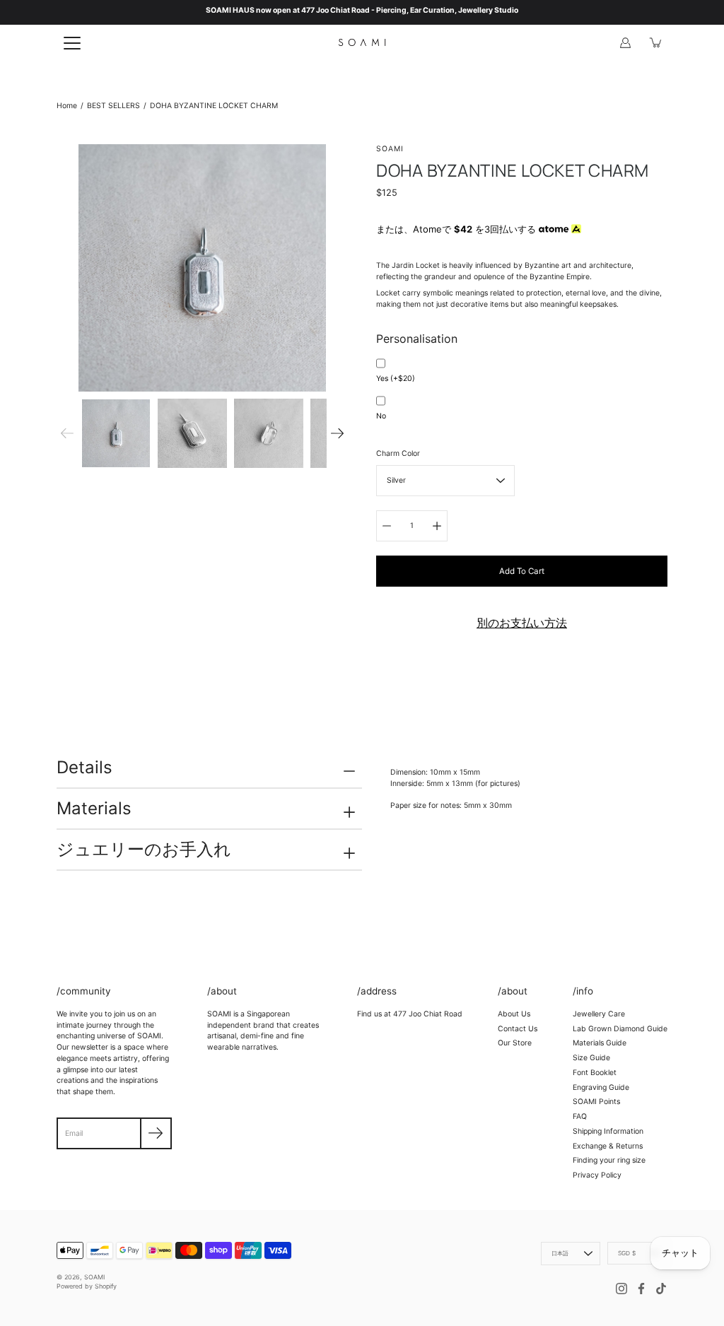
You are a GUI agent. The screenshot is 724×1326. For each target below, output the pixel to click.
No (381, 416)
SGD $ (627, 1253)
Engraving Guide (601, 1087)
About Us (514, 1014)
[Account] (625, 42)
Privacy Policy (597, 1175)
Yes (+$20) (395, 378)
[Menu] (72, 43)
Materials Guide (599, 1043)
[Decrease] (386, 525)
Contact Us (517, 1028)
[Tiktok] (661, 1288)
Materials (94, 808)
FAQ (580, 1116)
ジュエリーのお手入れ (144, 849)
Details (84, 767)
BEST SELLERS (113, 105)
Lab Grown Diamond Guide (620, 1028)
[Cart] (656, 42)
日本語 (560, 1253)
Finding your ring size (609, 1160)
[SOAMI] (362, 42)
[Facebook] (641, 1288)
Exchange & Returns (608, 1146)
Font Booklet (595, 1072)
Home (67, 105)
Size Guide (591, 1057)
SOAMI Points (596, 1101)
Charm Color (398, 453)
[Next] (337, 433)
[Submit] (156, 1133)
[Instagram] (621, 1288)
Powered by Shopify (87, 1286)
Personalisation (416, 339)
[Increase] (437, 525)
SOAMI (94, 1277)
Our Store (515, 1043)
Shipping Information (608, 1131)
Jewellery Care (599, 1014)
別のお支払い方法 (522, 623)
